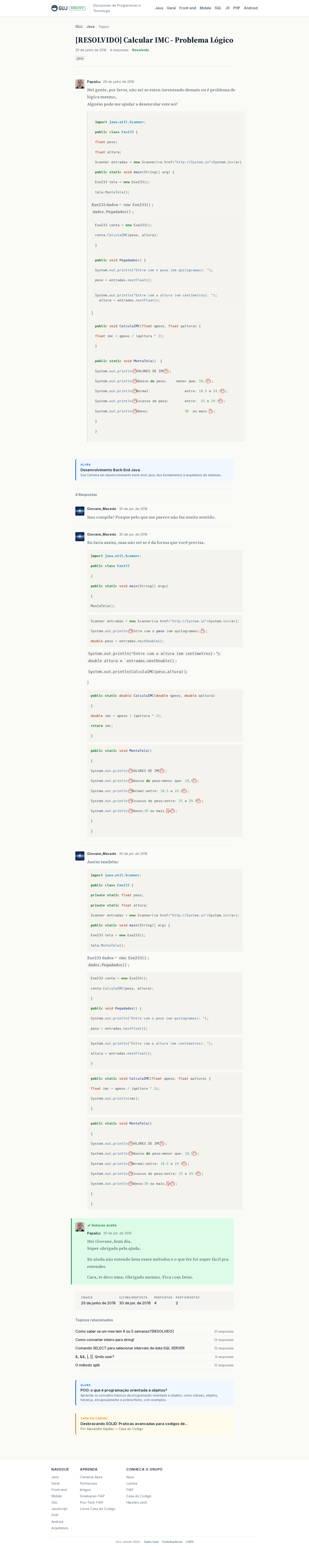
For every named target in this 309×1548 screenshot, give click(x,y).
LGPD (190, 1541)
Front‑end (187, 8)
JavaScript (59, 1509)
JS (227, 8)
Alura (130, 1477)
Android (251, 8)
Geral (171, 8)
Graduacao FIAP (92, 1496)
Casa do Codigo (138, 1496)
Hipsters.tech (136, 1502)
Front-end (59, 1490)
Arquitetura (59, 1528)
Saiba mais (151, 1541)
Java (159, 8)
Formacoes (88, 1483)
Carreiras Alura (91, 1477)
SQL (218, 8)
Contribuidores (172, 1541)
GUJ (79, 26)
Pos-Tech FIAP (91, 1502)
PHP (236, 8)
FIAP (129, 1490)
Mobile (205, 8)
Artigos (85, 1490)
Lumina (131, 1483)
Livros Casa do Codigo (97, 1509)
